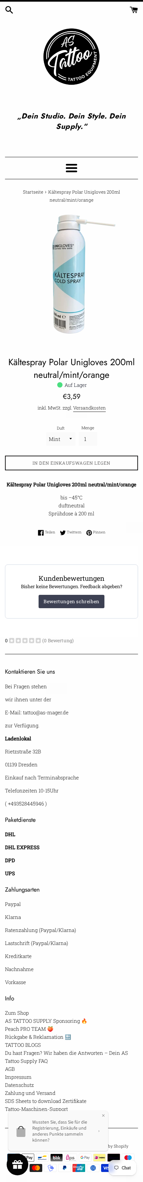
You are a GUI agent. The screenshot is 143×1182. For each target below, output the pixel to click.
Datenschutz (19, 1085)
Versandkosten (89, 408)
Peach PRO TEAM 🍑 (29, 1028)
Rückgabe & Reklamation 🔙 (38, 1036)
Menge (87, 427)
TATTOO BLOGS (23, 1044)
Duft (61, 428)
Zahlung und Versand (30, 1093)
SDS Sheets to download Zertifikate (45, 1101)
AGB (10, 1069)
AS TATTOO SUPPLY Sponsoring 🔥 (46, 1020)
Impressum (18, 1077)
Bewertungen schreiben (71, 601)
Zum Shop (17, 1012)
